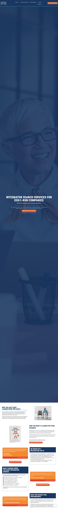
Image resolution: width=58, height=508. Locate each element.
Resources (39, 4)
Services (16, 2)
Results (40, 2)
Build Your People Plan (24, 2)
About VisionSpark (33, 2)
